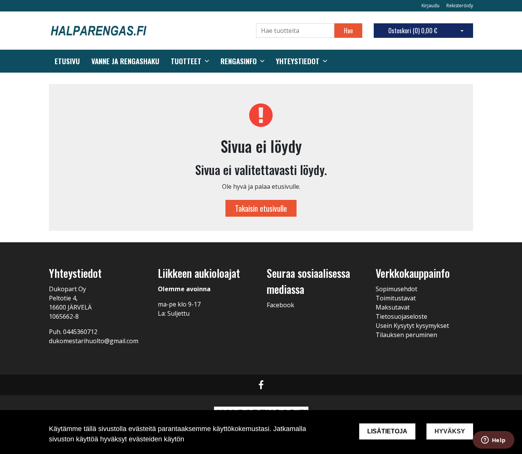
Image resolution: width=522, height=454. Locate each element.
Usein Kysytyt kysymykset (412, 325)
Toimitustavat (396, 298)
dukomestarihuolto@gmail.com (93, 341)
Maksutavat (393, 307)
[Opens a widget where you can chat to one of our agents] (493, 440)
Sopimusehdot (396, 289)
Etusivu (67, 61)
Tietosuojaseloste (401, 316)
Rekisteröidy (459, 5)
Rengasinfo (238, 61)
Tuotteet (186, 61)
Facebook (280, 305)
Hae (348, 30)
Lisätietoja (387, 431)
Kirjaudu (431, 5)
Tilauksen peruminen (406, 335)
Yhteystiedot (297, 61)
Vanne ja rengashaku (125, 61)
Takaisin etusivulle (261, 208)
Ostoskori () (412, 30)
